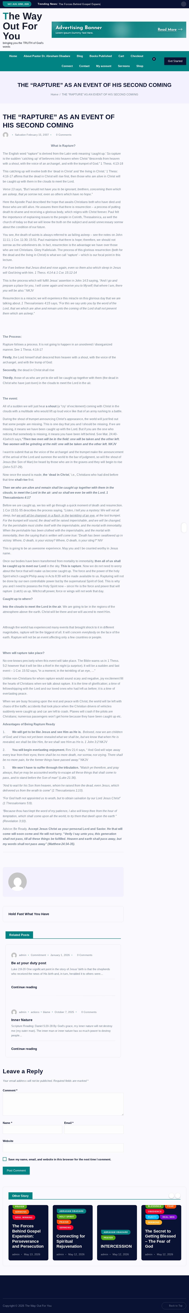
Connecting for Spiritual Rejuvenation (26, 1245)
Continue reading (24, 991)
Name (7, 1127)
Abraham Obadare (27, 1215)
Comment (10, 1094)
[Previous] (171, 1200)
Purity (108, 1221)
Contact (84, 70)
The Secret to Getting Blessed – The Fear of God (116, 1243)
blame (46, 1016)
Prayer (19, 1226)
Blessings (110, 1210)
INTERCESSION (71, 1250)
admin (22, 959)
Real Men (124, 1221)
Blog (80, 60)
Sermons (124, 70)
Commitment (38, 959)
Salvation (20, 138)
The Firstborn (158, 1250)
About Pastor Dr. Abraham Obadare (47, 60)
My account (103, 70)
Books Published (101, 60)
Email (68, 1127)
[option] (28, 1237)
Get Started (175, 65)
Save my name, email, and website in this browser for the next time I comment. (59, 1163)
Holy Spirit (22, 1221)
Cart (121, 60)
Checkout (137, 60)
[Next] (178, 1200)
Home (13, 60)
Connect (67, 70)
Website (8, 1145)
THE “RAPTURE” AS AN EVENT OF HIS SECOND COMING (100, 98)
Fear (126, 1210)
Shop (139, 70)
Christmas (155, 1236)
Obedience (110, 1216)
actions (35, 1016)
